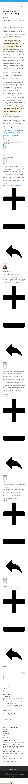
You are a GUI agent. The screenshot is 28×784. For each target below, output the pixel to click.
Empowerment (6, 723)
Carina (4, 481)
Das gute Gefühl (6, 696)
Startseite (5, 9)
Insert (12, 783)
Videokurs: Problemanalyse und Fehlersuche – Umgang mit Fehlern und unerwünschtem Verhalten (14, 755)
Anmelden (5, 138)
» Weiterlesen (11, 48)
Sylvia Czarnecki (8, 16)
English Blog (5, 688)
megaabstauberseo (7, 584)
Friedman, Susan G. (7, 735)
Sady (4, 269)
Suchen (22, 672)
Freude (8, 40)
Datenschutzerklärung (13, 769)
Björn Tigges (5, 749)
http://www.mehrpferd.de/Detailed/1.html (11, 185)
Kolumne (5, 684)
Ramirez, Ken (5, 737)
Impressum (16, 768)
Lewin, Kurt (5, 729)
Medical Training (6, 721)
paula (4, 163)
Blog (9, 9)
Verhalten (10, 106)
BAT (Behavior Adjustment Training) (10, 719)
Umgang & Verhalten (7, 682)
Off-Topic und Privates (7, 686)
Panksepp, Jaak (6, 731)
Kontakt (10, 768)
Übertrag (13, 9)
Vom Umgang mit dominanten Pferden (11, 761)
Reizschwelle (5, 715)
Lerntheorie (5, 680)
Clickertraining (6, 678)
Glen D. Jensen (6, 733)
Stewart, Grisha (6, 717)
